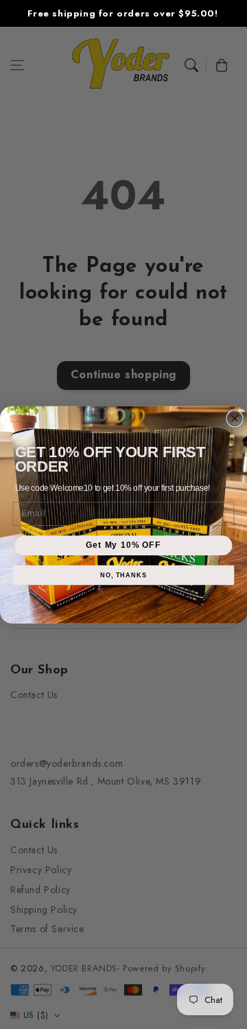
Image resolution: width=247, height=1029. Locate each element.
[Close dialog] (234, 418)
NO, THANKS (123, 574)
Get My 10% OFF (123, 545)
